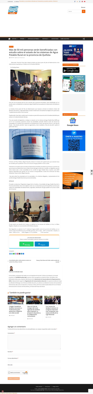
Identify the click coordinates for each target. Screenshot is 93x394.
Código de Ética (55, 386)
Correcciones (47, 386)
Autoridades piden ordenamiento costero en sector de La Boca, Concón (20, 261)
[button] (17, 39)
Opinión (22, 38)
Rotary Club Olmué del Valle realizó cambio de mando (47, 261)
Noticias (14, 38)
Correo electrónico (13, 358)
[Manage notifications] (3, 391)
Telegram (42, 245)
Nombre (10, 351)
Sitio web (10, 365)
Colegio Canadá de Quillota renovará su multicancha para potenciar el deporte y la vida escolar (15, 309)
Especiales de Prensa (33, 38)
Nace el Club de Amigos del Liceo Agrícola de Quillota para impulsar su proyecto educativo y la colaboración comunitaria (34, 311)
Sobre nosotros (65, 38)
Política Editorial (39, 386)
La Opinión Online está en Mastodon (8, 393)
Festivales (45, 38)
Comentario (11, 333)
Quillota (11, 46)
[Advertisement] (46, 26)
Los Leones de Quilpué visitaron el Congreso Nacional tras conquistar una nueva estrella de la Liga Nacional (52, 310)
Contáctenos (54, 38)
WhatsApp (27, 245)
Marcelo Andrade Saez (20, 57)
